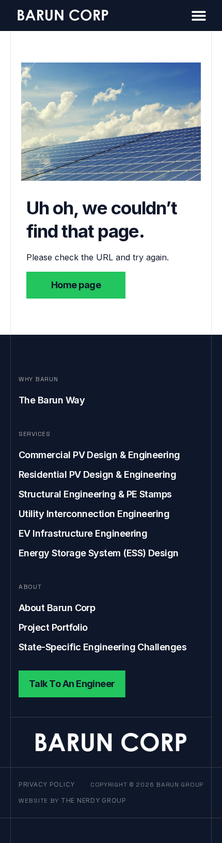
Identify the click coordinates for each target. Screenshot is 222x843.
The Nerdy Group (93, 800)
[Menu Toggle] (199, 15)
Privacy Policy (47, 784)
